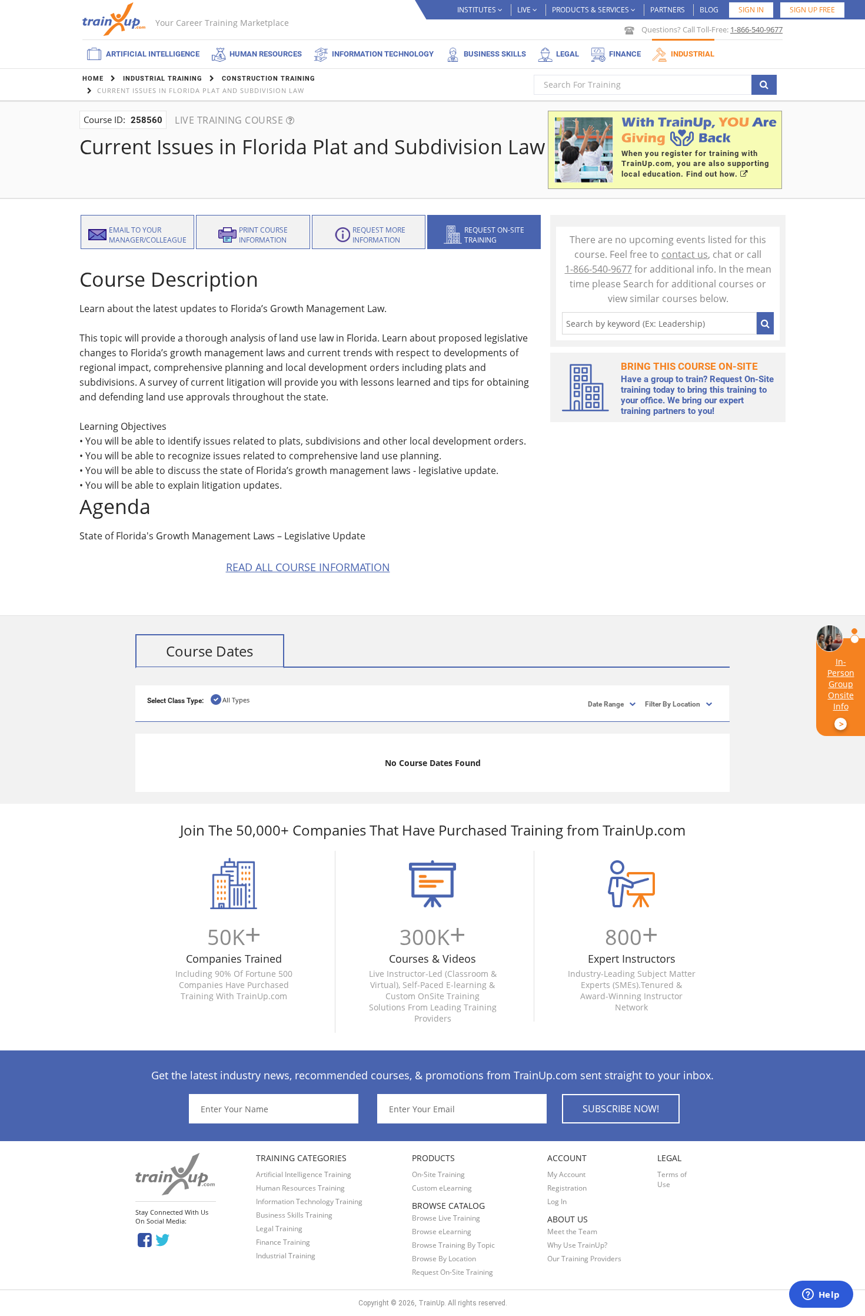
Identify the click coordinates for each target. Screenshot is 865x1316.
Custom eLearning (442, 1188)
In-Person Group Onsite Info (840, 693)
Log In (557, 1201)
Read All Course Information (308, 567)
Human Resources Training (300, 1188)
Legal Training (279, 1229)
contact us (684, 254)
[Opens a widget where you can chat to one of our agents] (821, 1295)
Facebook (144, 1239)
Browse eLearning (441, 1232)
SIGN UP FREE (812, 10)
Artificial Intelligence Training (303, 1174)
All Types (235, 699)
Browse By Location (444, 1259)
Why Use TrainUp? (577, 1245)
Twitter (164, 1239)
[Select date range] (596, 703)
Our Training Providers (584, 1259)
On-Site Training (438, 1174)
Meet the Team (572, 1232)
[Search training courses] (764, 85)
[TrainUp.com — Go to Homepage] (115, 19)
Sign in (751, 10)
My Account (566, 1174)
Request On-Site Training (452, 1272)
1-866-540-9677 (756, 29)
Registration (567, 1188)
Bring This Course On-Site (689, 366)
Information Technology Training (309, 1201)
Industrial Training (285, 1256)
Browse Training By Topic (453, 1245)
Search (765, 323)
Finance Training (283, 1242)
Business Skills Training (294, 1215)
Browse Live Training (446, 1218)
